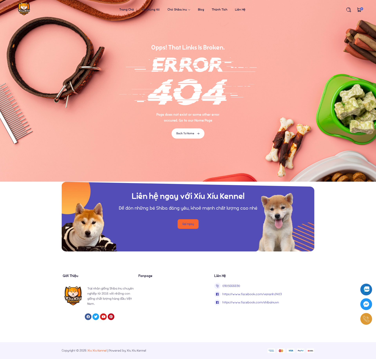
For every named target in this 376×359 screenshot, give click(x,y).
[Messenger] (366, 304)
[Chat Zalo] (366, 289)
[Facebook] (88, 316)
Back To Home (185, 133)
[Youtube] (103, 316)
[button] (188, 224)
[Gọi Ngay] (366, 319)
